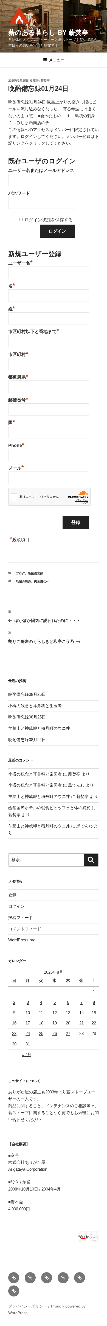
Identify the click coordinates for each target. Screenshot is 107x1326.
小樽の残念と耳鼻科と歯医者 (35, 705)
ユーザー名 (20, 262)
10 (28, 1012)
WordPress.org (21, 940)
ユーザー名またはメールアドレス (41, 170)
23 (14, 1033)
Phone (16, 445)
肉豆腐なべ (41, 581)
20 (68, 1023)
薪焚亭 (45, 80)
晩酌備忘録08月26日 (27, 694)
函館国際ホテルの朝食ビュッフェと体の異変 (49, 807)
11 (41, 1012)
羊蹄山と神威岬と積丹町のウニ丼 (39, 728)
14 (81, 1012)
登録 (12, 895)
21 (81, 1023)
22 (94, 1023)
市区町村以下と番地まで (33, 331)
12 (54, 1012)
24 (28, 1033)
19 (54, 1023)
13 (68, 1012)
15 (94, 1012)
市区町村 (18, 354)
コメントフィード (24, 928)
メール (16, 467)
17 (28, 1023)
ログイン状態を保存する (48, 219)
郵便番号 (18, 399)
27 (68, 1033)
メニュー (56, 60)
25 (41, 1033)
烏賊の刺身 (23, 581)
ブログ (20, 573)
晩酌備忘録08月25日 (27, 717)
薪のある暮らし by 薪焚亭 (48, 32)
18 (41, 1023)
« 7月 (26, 1054)
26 (54, 1033)
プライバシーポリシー (27, 1306)
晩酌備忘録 (35, 573)
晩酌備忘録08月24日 (27, 739)
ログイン (16, 906)
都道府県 (18, 376)
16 (14, 1023)
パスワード (19, 193)
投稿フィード (20, 917)
